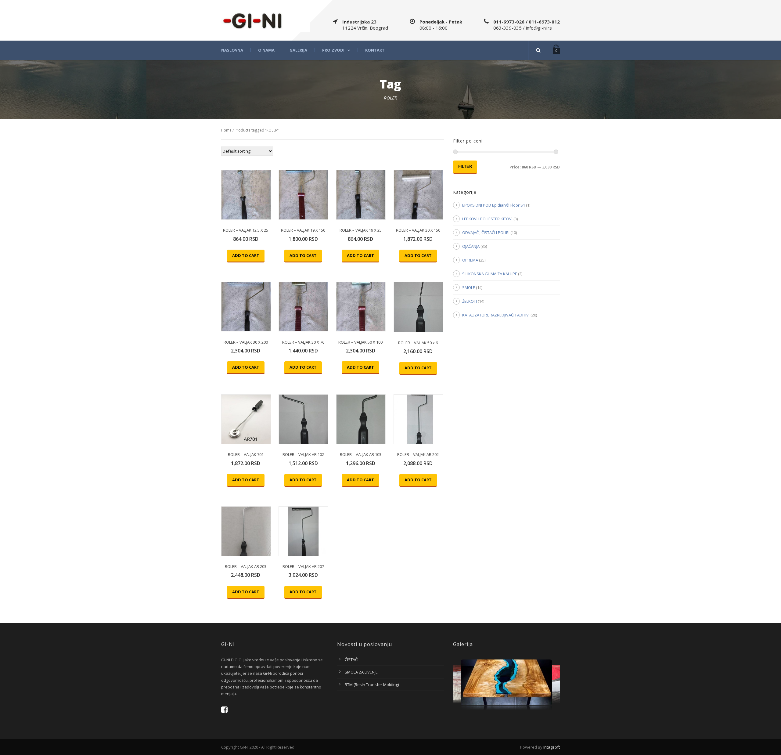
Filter (465, 166)
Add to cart (245, 255)
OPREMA (470, 260)
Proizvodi (333, 50)
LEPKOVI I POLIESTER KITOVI (487, 219)
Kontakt (375, 50)
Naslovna (232, 50)
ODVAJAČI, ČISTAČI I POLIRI (485, 232)
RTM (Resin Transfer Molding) (372, 684)
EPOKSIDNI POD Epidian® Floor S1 (493, 205)
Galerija (298, 50)
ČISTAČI (351, 659)
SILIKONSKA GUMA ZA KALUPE (489, 273)
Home (226, 130)
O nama (266, 50)
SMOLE (468, 287)
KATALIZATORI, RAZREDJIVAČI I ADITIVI (496, 315)
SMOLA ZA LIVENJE (361, 672)
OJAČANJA (471, 246)
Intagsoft (551, 747)
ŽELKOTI (469, 301)
